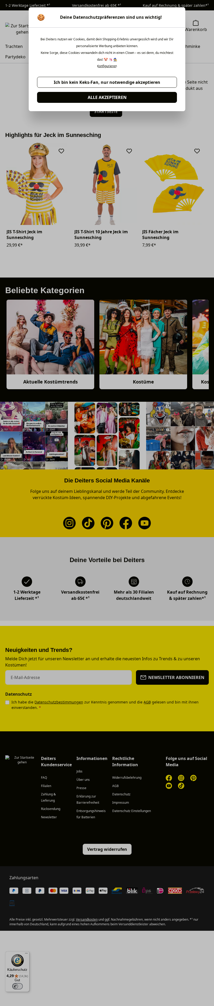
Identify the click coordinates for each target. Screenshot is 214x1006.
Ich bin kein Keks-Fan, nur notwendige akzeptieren (107, 82)
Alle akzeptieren (107, 97)
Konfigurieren (107, 66)
